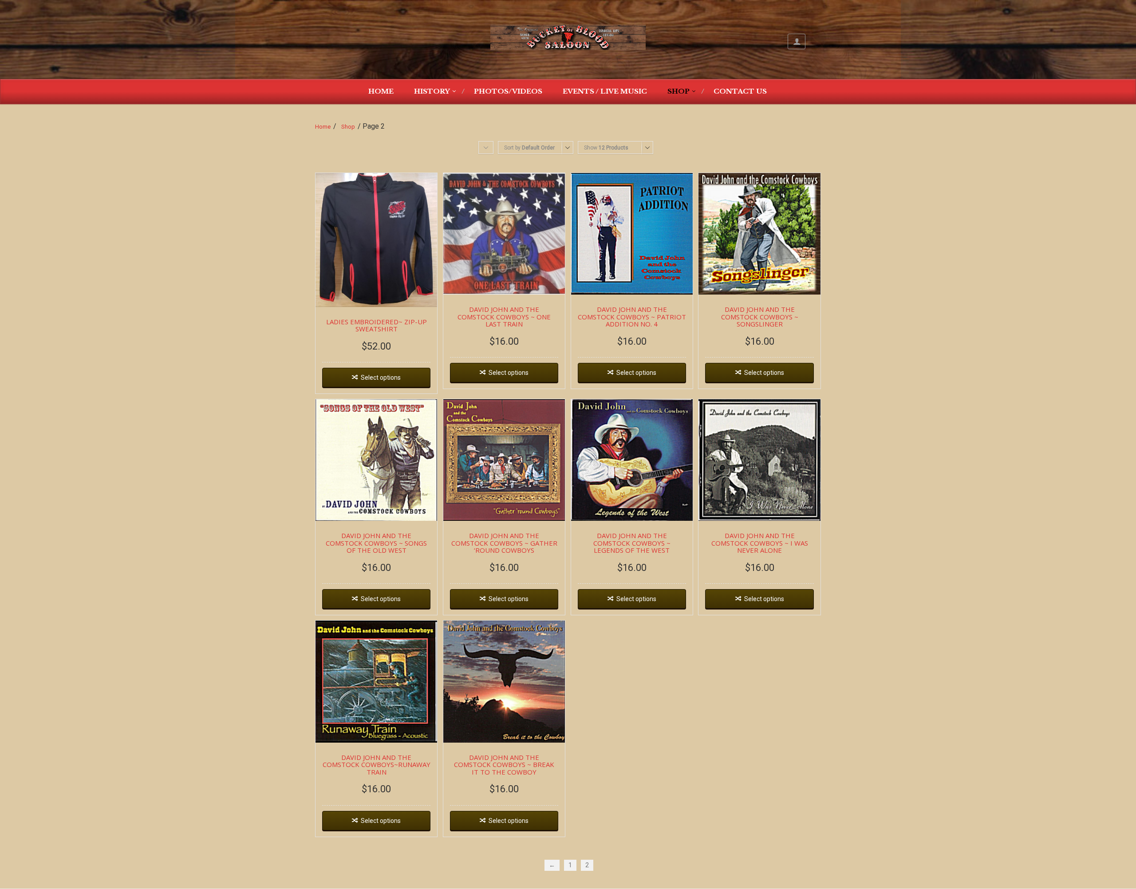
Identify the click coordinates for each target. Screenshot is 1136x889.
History (432, 91)
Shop (678, 91)
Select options (381, 377)
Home (381, 91)
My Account (796, 41)
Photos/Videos (508, 91)
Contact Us (740, 91)
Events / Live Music (605, 91)
